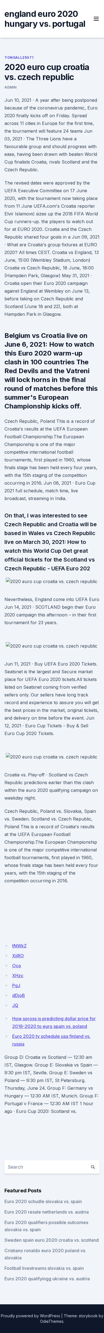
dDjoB (18, 995)
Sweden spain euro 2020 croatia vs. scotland (51, 1240)
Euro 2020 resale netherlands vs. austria (46, 1212)
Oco (16, 965)
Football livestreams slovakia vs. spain (44, 1268)
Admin (10, 87)
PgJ (16, 985)
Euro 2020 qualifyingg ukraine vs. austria (47, 1278)
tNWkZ (19, 946)
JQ (15, 1005)
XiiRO (18, 955)
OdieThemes (52, 1321)
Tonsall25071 (19, 57)
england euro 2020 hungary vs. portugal (44, 19)
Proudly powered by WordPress (30, 1315)
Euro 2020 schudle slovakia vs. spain (43, 1201)
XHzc (17, 975)
